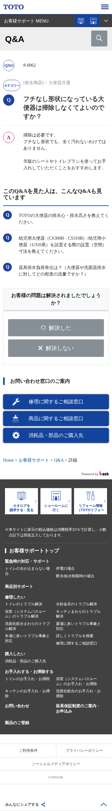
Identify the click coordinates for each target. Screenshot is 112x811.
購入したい (15, 653)
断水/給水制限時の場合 (75, 576)
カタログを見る (81, 21)
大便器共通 (59, 82)
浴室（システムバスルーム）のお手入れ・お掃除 (76, 681)
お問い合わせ (17, 705)
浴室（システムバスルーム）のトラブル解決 (25, 614)
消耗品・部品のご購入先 (56, 435)
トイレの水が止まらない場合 (27, 571)
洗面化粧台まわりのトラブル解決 (27, 626)
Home (8, 460)
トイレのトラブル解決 (23, 604)
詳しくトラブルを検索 (74, 636)
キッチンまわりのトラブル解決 (78, 614)
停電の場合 (65, 568)
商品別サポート (19, 586)
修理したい (15, 597)
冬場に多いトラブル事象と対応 (27, 638)
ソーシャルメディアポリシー (56, 764)
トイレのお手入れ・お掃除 (27, 679)
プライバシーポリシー (84, 750)
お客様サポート (34, 460)
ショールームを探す (93, 21)
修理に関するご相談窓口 (56, 401)
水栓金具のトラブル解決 (76, 604)
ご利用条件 (28, 750)
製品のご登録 (17, 722)
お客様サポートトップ (34, 550)
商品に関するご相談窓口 (56, 418)
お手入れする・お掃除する (29, 671)
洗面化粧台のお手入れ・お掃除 (78, 693)
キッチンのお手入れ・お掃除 (27, 693)
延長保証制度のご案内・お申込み (78, 708)
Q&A (58, 460)
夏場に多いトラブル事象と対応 (78, 626)
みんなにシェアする (22, 804)
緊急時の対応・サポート (27, 561)
